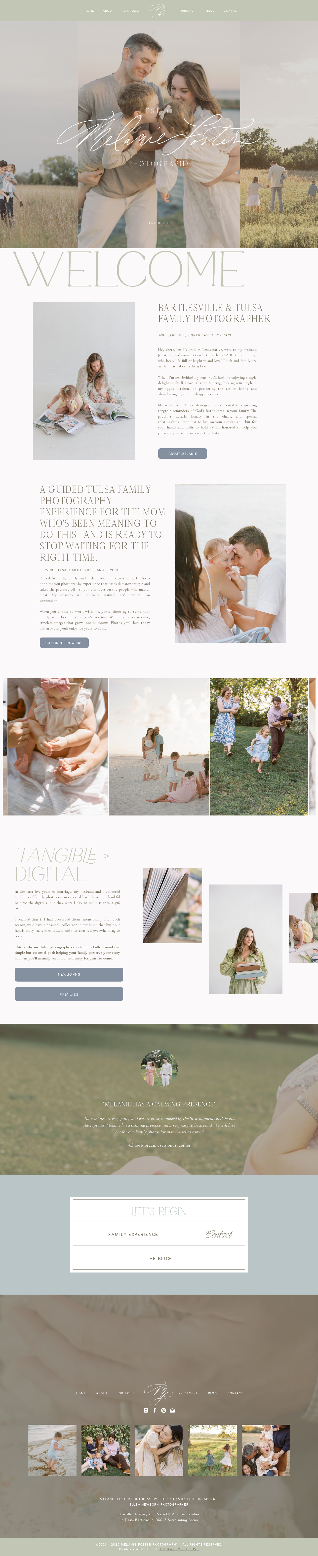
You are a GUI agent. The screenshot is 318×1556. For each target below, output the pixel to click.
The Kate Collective (179, 1549)
